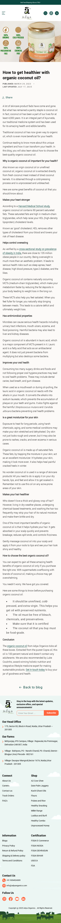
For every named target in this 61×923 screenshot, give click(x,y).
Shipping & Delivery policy (13, 855)
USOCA (34, 860)
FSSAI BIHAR (37, 855)
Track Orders (8, 795)
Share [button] (9, 97)
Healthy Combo (38, 820)
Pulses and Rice (38, 801)
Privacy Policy (8, 846)
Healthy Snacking (39, 805)
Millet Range (36, 811)
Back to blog (32, 687)
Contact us (7, 791)
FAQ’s (4, 801)
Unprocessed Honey (40, 825)
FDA (33, 865)
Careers (5, 785)
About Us (6, 781)
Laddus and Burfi (39, 815)
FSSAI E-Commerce (40, 840)
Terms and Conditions (12, 860)
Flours (34, 795)
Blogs (4, 840)
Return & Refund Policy (12, 850)
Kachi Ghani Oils (38, 791)
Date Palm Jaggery (40, 785)
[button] (6, 13)
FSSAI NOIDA (37, 846)
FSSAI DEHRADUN (39, 850)
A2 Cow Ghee (37, 781)
